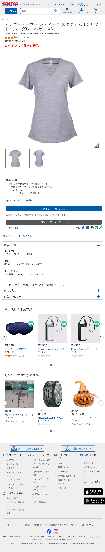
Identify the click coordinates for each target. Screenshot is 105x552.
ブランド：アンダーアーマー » (54, 222)
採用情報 (10, 468)
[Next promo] (100, 337)
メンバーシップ (40, 455)
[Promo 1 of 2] (51, 365)
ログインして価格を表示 (53, 208)
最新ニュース (12, 464)
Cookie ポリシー (89, 524)
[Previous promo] (4, 337)
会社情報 (10, 460)
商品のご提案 (12, 498)
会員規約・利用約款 (32, 524)
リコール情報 (64, 471)
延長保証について (65, 487)
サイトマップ (14, 524)
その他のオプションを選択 (19, 200)
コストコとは (13, 455)
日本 (97, 4)
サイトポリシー (71, 524)
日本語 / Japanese (81, 4)
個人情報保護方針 (53, 524)
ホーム (5, 19)
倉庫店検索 (88, 463)
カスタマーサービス (66, 463)
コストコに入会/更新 (41, 460)
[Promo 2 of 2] (54, 365)
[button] (57, 11)
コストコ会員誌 (39, 502)
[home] (10, 4)
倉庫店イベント (90, 467)
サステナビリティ (14, 480)
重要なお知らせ (65, 467)
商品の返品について (66, 476)
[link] (83, 227)
